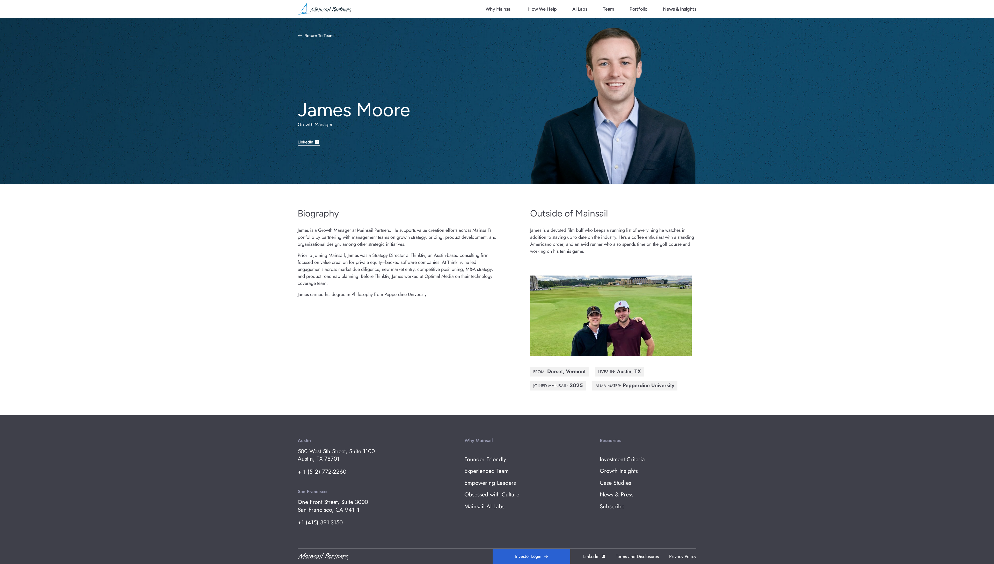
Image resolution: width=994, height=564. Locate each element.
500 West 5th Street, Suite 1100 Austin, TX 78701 (336, 455)
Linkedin (591, 556)
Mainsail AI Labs (484, 506)
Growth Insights (619, 471)
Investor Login (528, 556)
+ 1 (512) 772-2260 (322, 471)
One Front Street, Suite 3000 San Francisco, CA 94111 (333, 506)
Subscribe (612, 506)
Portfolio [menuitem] (638, 9)
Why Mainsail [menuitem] (499, 9)
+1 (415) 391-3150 (320, 522)
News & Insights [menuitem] (679, 9)
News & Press (616, 494)
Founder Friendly (485, 459)
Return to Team (319, 36)
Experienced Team (486, 471)
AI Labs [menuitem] (579, 9)
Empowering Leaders (490, 483)
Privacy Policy (682, 556)
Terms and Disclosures (637, 556)
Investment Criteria (622, 459)
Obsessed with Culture (491, 494)
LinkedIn (305, 142)
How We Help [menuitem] (542, 9)
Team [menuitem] (608, 9)
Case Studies (615, 483)
